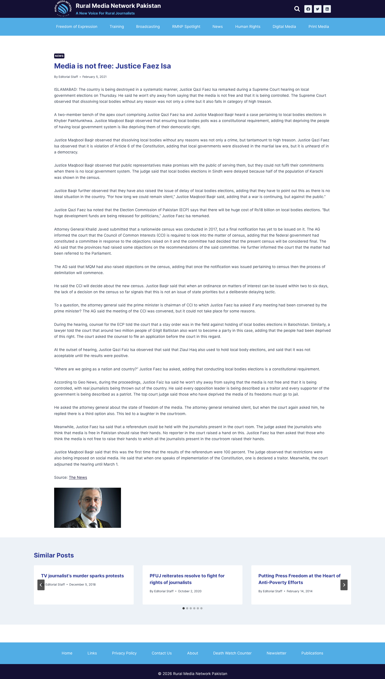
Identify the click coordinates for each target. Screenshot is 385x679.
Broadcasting (148, 26)
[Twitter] (318, 9)
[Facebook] (308, 9)
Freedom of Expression (76, 26)
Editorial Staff (68, 76)
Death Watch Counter (232, 653)
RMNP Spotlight (186, 26)
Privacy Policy (124, 653)
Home (67, 653)
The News (78, 477)
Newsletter (276, 653)
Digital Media (284, 26)
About (192, 653)
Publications (312, 653)
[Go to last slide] (41, 585)
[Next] (344, 585)
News (218, 26)
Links (92, 653)
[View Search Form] (297, 9)
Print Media (319, 26)
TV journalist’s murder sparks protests (82, 575)
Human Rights (247, 26)
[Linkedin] (327, 9)
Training (117, 26)
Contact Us (162, 653)
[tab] (183, 608)
